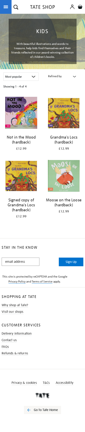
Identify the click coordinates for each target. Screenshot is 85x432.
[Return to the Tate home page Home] (42, 7)
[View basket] (80, 7)
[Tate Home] (42, 395)
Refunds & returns (15, 353)
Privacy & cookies (24, 383)
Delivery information (17, 334)
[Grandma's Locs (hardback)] (64, 114)
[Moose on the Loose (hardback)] (64, 176)
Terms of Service (42, 281)
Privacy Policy (17, 281)
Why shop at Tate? (15, 305)
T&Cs (46, 383)
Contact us (9, 340)
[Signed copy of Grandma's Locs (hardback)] (21, 176)
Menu (6, 6)
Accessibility (64, 383)
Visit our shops (12, 312)
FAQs (5, 347)
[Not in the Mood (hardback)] (21, 114)
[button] (16, 8)
